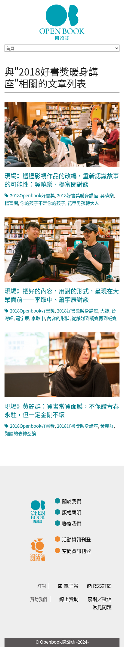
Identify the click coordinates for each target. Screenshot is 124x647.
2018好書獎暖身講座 (77, 195)
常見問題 (102, 607)
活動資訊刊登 (76, 539)
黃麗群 (107, 426)
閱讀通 (39, 549)
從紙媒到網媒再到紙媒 (94, 318)
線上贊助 (69, 598)
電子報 (71, 585)
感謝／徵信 (100, 598)
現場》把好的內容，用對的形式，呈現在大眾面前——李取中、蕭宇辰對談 (62, 295)
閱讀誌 (39, 511)
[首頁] (62, 22)
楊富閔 (11, 203)
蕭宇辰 (22, 318)
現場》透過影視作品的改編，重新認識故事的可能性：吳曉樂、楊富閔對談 (62, 180)
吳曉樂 (107, 195)
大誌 (104, 310)
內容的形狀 (58, 318)
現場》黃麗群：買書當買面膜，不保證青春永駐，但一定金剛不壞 (62, 410)
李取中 (38, 318)
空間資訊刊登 (76, 550)
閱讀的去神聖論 (20, 433)
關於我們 (71, 501)
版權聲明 (71, 512)
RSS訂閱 (102, 585)
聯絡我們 (71, 523)
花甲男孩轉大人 (83, 203)
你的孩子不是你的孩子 (42, 203)
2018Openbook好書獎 (32, 195)
